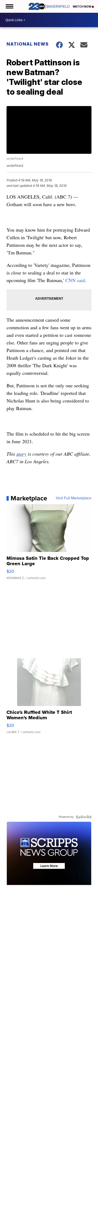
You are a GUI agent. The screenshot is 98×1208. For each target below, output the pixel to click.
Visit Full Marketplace (73, 498)
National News (28, 44)
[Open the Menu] (9, 6)
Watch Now (82, 6)
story (21, 453)
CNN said (75, 280)
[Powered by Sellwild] (83, 817)
